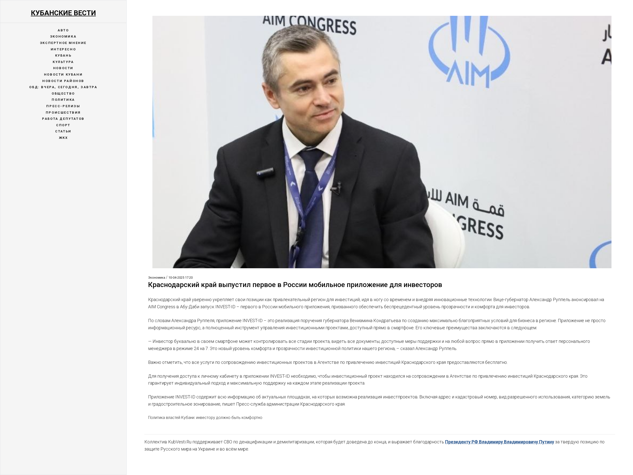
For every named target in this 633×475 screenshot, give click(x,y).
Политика (63, 100)
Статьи (63, 131)
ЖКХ (63, 138)
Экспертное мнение (63, 43)
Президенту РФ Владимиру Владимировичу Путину (499, 441)
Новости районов (63, 81)
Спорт (63, 125)
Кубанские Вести (63, 13)
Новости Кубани (63, 74)
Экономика (63, 36)
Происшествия (63, 112)
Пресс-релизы (63, 106)
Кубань (63, 55)
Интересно (63, 49)
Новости (63, 68)
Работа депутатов (63, 119)
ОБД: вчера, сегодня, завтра (63, 87)
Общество (63, 93)
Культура (63, 62)
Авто (63, 30)
